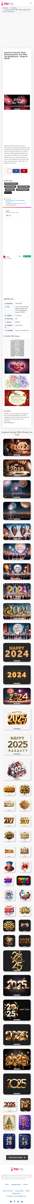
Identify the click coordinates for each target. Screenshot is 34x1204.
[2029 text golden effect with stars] (25, 850)
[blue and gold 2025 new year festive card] (25, 1141)
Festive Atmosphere (22, 189)
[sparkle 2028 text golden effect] (9, 850)
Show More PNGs (16, 1157)
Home (6, 8)
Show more (8, 192)
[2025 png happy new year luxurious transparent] (17, 1034)
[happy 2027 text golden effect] (25, 820)
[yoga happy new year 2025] (17, 744)
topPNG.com (22, 1196)
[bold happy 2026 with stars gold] (9, 804)
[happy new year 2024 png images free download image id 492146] (17, 674)
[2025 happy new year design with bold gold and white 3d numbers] (17, 985)
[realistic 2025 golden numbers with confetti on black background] (17, 1059)
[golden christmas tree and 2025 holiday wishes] (9, 1122)
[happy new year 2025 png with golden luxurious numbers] (17, 1084)
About (7, 1184)
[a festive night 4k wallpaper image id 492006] (17, 489)
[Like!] (9, 171)
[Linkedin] (22, 1201)
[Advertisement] (17, 31)
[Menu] (31, 3)
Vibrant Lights (9, 189)
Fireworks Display (10, 186)
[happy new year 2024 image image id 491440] (17, 447)
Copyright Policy (16, 1184)
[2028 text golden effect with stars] (25, 835)
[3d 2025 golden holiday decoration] (17, 718)
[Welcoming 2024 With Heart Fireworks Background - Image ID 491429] (17, 366)
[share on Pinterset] (24, 171)
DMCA (28, 1191)
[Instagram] (18, 1201)
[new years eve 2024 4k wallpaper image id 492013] (17, 510)
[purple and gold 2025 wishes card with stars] (25, 1122)
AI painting (13, 8)
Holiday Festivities (23, 186)
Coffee (9, 215)
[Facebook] (16, 171)
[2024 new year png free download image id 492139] (17, 652)
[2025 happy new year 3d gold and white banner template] (17, 1010)
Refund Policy (16, 1193)
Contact (25, 1184)
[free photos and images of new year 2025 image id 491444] (17, 468)
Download (27, 256)
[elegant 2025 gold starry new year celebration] (17, 960)
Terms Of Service (8, 1191)
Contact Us (11, 422)
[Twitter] (11, 1201)
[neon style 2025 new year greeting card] (9, 1141)
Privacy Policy (19, 1191)
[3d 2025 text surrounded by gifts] (17, 769)
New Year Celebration (11, 183)
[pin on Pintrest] (28, 441)
